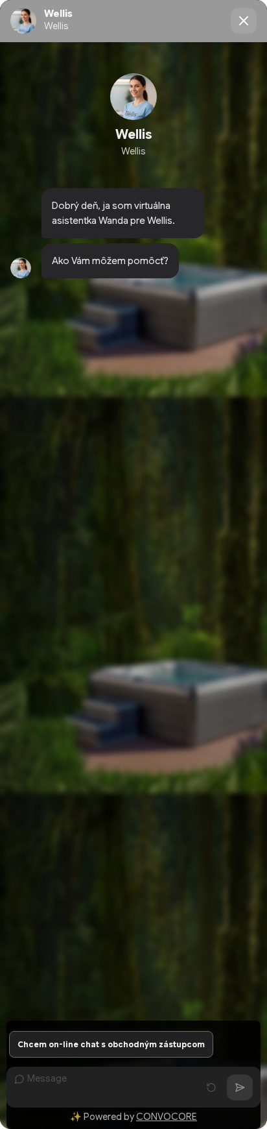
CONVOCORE (166, 1117)
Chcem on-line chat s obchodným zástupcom (111, 1044)
